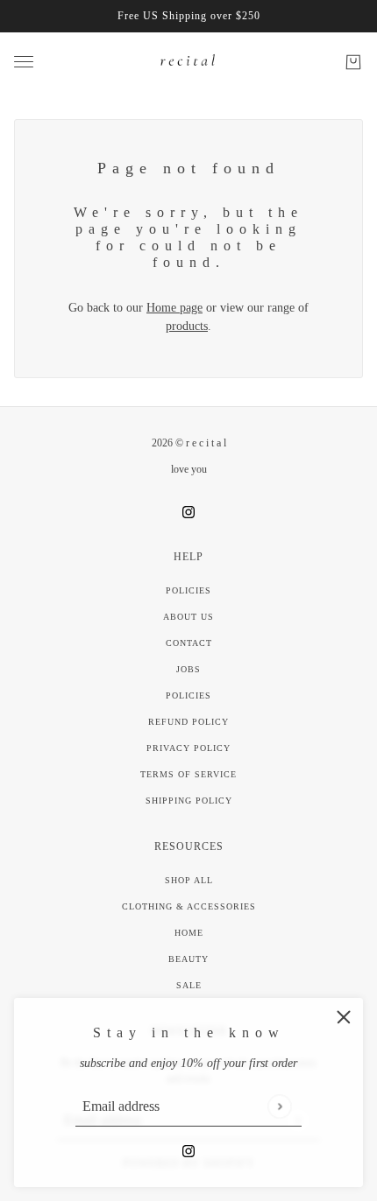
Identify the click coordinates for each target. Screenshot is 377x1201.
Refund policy (188, 722)
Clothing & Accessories (189, 906)
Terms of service (188, 774)
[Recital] (188, 61)
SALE (189, 985)
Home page (174, 307)
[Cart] (353, 62)
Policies (188, 590)
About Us (188, 617)
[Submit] (279, 1106)
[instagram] (188, 1150)
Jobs (188, 669)
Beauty (188, 959)
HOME (188, 933)
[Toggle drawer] (23, 61)
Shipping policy (189, 800)
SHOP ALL (189, 880)
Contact (189, 643)
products (187, 326)
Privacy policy (188, 748)
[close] (343, 1017)
